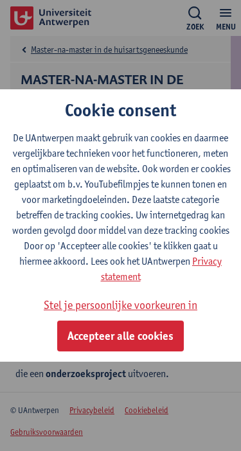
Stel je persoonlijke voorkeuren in (120, 305)
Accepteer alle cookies (120, 336)
